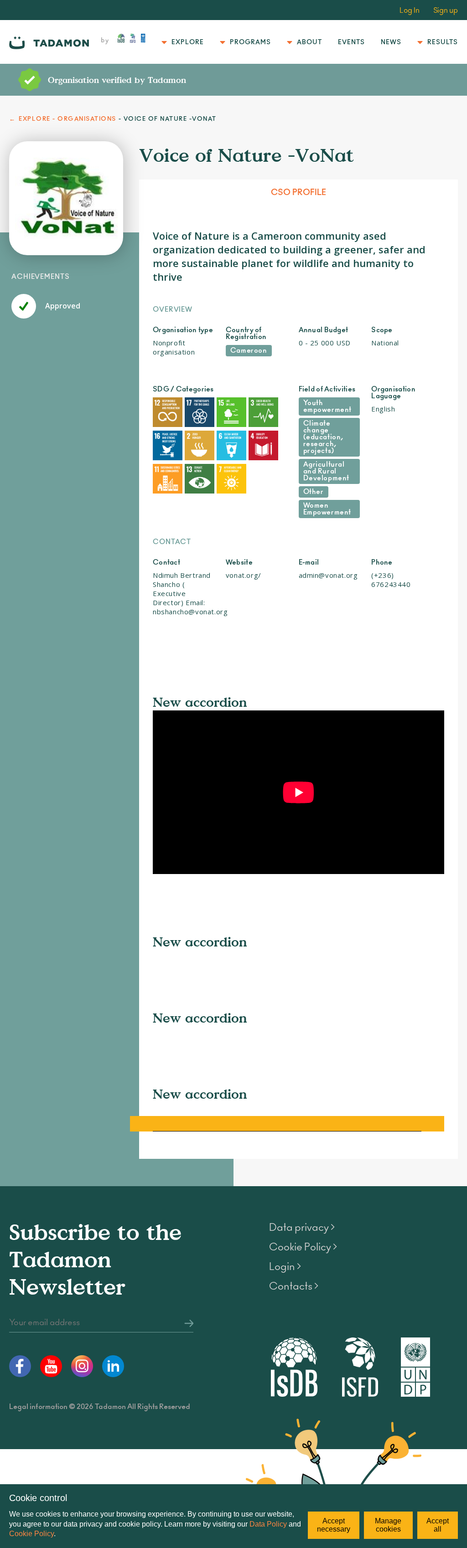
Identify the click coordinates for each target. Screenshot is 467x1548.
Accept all (437, 1525)
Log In (410, 10)
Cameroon (248, 350)
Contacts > (293, 1286)
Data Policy (268, 1524)
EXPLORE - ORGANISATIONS (67, 119)
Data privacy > (302, 1228)
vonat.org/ (243, 575)
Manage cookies (388, 1525)
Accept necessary (333, 1525)
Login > (285, 1267)
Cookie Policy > (303, 1247)
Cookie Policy (31, 1534)
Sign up (445, 10)
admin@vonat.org (328, 575)
